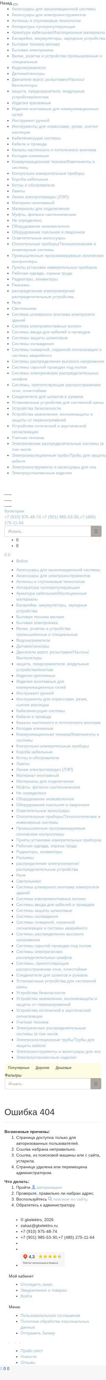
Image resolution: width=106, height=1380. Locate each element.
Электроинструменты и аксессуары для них (54, 467)
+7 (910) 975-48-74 (22, 517)
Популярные (18, 1068)
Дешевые (64, 1068)
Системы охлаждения (33, 343)
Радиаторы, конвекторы (35, 279)
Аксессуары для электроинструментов (49, 14)
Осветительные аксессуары (38, 238)
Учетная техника (28, 437)
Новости (29, 1356)
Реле (16, 302)
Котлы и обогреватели (33, 185)
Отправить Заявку (38, 1333)
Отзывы (28, 1362)
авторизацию (49, 1187)
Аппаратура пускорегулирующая (43, 26)
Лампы (18, 191)
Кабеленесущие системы (36, 138)
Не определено (27, 220)
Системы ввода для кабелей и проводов (51, 332)
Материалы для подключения (40, 208)
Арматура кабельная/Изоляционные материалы (58, 32)
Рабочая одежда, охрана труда (42, 273)
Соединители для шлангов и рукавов (47, 396)
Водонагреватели (29, 67)
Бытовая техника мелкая (36, 44)
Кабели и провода (29, 144)
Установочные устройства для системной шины (58, 402)
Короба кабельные (30, 179)
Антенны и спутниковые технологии (46, 20)
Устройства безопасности (36, 408)
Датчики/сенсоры (28, 73)
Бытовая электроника (32, 50)
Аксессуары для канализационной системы (54, 8)
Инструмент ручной (30, 120)
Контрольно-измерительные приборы (48, 173)
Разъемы (20, 285)
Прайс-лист (32, 1350)
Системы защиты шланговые (40, 337)
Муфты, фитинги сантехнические (44, 214)
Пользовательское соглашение (50, 1315)
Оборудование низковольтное (40, 226)
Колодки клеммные (30, 155)
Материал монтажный (33, 202)
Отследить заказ (36, 1284)
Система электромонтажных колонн (46, 326)
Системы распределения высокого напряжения (58, 361)
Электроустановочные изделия (42, 472)
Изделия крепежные (31, 102)
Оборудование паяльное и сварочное (48, 232)
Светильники (24, 308)
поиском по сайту (69, 1199)
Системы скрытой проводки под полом (49, 367)
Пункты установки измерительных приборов (54, 267)
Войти (22, 561)
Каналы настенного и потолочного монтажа (54, 149)
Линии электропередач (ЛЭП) (40, 196)
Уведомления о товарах (44, 1290)
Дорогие (42, 1068)
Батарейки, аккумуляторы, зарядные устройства (58, 38)
